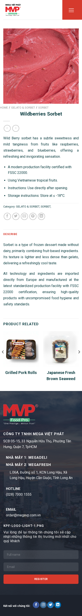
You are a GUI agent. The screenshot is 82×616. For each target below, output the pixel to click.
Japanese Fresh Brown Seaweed (61, 375)
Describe (10, 234)
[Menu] (71, 11)
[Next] (79, 360)
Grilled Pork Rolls (21, 372)
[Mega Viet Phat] (13, 9)
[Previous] (3, 360)
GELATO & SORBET (27, 206)
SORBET (46, 206)
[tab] (41, 234)
